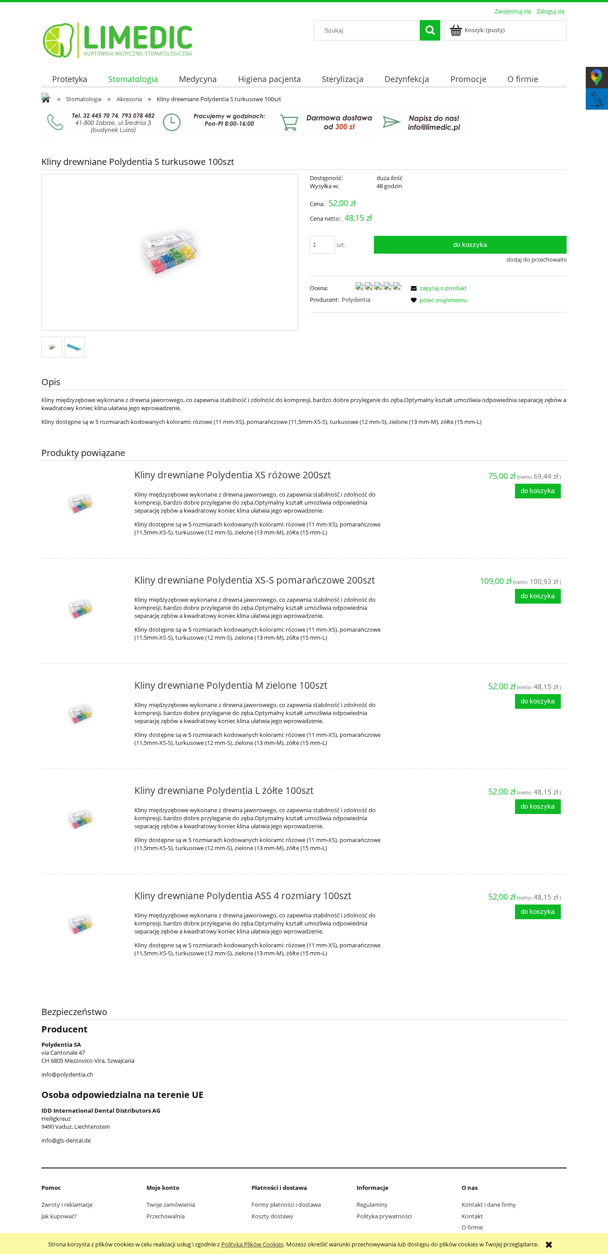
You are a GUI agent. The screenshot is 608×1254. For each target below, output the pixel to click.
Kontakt (472, 1216)
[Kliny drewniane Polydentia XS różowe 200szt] (85, 504)
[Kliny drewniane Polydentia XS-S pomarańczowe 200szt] (85, 609)
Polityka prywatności (384, 1216)
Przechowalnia (165, 1216)
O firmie (472, 1227)
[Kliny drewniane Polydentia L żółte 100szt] (85, 819)
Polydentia (356, 300)
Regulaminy (372, 1205)
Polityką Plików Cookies (252, 1244)
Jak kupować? (59, 1216)
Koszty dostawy (272, 1216)
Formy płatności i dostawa (286, 1205)
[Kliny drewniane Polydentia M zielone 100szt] (85, 714)
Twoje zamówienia (170, 1205)
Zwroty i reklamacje (67, 1205)
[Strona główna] (118, 39)
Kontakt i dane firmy (489, 1205)
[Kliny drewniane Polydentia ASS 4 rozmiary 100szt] (85, 925)
